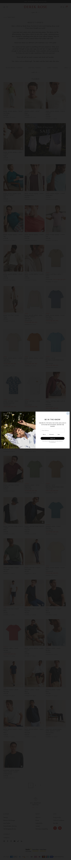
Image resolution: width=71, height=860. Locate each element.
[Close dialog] (68, 413)
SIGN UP (52, 438)
